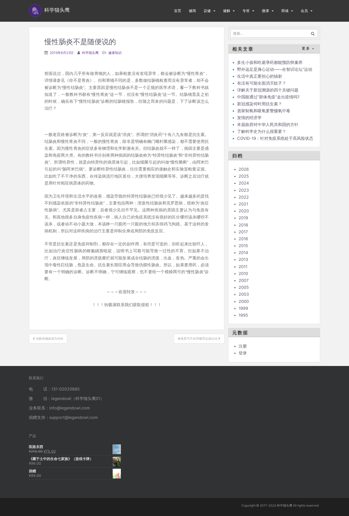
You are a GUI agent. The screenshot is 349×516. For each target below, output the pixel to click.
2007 (244, 280)
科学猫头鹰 (90, 53)
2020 (244, 210)
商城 (284, 10)
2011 (243, 266)
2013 (243, 259)
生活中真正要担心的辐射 (259, 76)
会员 (304, 10)
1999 (243, 308)
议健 (207, 10)
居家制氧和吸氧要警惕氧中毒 (263, 110)
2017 (243, 231)
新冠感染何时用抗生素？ (259, 103)
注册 (243, 346)
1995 (243, 315)
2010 (243, 273)
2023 (244, 190)
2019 (243, 217)
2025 (244, 176)
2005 (244, 287)
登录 (243, 353)
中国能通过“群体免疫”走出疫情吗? (268, 96)
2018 (243, 224)
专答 (246, 10)
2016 (243, 238)
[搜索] (313, 33)
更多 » (308, 48)
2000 (244, 301)
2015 (243, 245)
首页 (177, 10)
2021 (243, 204)
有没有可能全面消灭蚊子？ (261, 83)
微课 (265, 10)
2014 (243, 252)
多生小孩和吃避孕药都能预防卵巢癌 (270, 62)
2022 (244, 197)
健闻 (192, 10)
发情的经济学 (249, 117)
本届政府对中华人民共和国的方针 (267, 124)
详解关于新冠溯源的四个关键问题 (267, 90)
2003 (244, 294)
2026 (244, 169)
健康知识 (115, 53)
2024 (244, 183)
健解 (226, 10)
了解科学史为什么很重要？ (261, 131)
